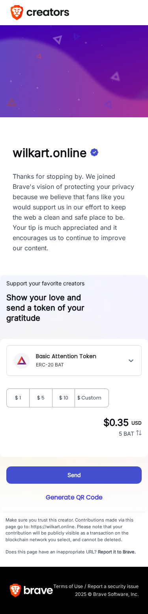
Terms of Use (68, 586)
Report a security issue (113, 586)
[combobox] (98, 360)
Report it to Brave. (117, 552)
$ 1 (18, 397)
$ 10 (63, 397)
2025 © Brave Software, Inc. (107, 594)
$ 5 (41, 397)
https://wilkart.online (53, 526)
